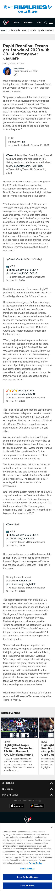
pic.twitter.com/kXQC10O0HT (21, 273)
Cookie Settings (27, 869)
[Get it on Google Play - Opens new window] (37, 807)
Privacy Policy (35, 863)
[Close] (51, 827)
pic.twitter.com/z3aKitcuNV (20, 538)
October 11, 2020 (40, 145)
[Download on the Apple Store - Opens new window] (16, 806)
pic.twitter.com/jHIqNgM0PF (21, 584)
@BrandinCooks (15, 259)
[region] (27, 857)
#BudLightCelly (26, 390)
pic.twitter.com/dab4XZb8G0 (21, 394)
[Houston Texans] (27, 819)
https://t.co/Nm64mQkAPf (24, 269)
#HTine (21, 141)
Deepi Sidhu (19, 68)
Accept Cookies (27, 885)
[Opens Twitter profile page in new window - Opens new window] (15, 74)
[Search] (45, 22)
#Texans (10, 155)
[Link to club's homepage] (5, 21)
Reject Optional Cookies (27, 877)
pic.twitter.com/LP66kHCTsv (28, 165)
